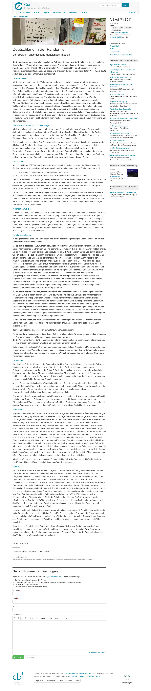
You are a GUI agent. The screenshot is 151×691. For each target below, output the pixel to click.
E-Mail (14, 598)
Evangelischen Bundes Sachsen (78, 673)
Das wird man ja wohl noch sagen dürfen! (124, 118)
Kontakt (60, 681)
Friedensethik (114, 52)
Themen (15, 16)
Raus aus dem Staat (117, 94)
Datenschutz (50, 681)
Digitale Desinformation (118, 64)
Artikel (36, 12)
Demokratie (24, 16)
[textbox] (59, 635)
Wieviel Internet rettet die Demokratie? (123, 155)
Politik (121, 28)
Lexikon (84, 12)
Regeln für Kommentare (53, 577)
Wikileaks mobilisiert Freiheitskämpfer (123, 192)
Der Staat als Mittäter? (117, 140)
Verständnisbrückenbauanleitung (121, 109)
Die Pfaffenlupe (115, 176)
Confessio (33, 4)
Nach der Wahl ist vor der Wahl (120, 77)
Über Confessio (24, 12)
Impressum (39, 681)
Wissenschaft (117, 30)
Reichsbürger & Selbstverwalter (121, 55)
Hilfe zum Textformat (98, 652)
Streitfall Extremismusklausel (120, 148)
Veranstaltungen (59, 12)
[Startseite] (19, 6)
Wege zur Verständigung (118, 101)
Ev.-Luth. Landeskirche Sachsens (85, 676)
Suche (77, 681)
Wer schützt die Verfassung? (120, 133)
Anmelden (132, 12)
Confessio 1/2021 (116, 37)
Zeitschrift (73, 12)
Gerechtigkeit (114, 46)
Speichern (19, 657)
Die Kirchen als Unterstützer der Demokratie (121, 85)
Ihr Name (15, 590)
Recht (112, 49)
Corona (115, 28)
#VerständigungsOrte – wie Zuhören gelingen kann (122, 71)
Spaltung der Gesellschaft (119, 126)
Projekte (45, 12)
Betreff (14, 606)
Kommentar (16, 614)
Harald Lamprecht (121, 32)
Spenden (69, 681)
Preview (31, 657)
